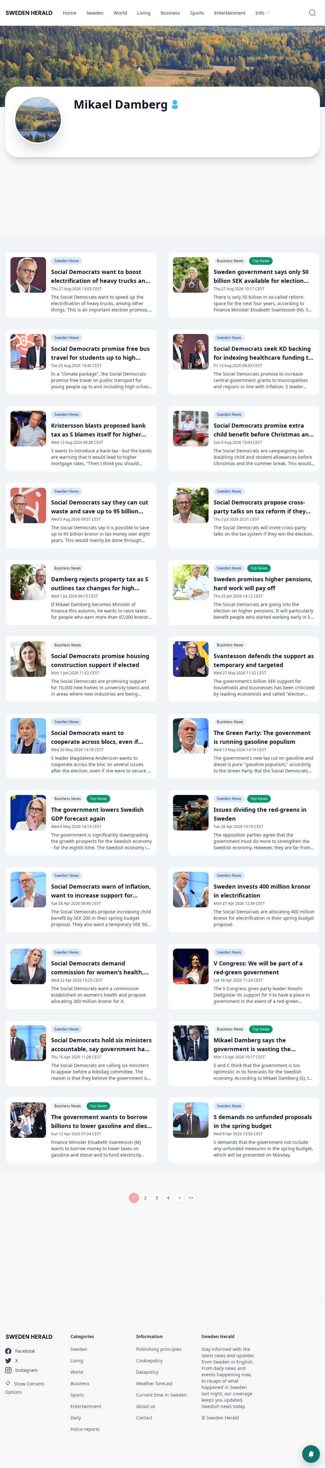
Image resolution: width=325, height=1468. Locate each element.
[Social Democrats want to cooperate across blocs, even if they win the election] (28, 736)
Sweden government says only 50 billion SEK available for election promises (261, 276)
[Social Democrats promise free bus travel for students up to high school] (28, 352)
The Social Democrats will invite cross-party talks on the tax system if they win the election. (263, 530)
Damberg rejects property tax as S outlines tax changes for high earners (99, 583)
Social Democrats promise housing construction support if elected (100, 660)
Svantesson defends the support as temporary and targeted (264, 660)
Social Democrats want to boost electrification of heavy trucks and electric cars (100, 276)
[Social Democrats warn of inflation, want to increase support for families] (28, 889)
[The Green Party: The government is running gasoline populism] (191, 736)
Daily (75, 1418)
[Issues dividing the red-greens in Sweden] (191, 813)
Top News (260, 261)
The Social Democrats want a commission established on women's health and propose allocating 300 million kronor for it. (98, 994)
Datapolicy (147, 1372)
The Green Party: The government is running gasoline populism (262, 737)
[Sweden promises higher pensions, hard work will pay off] (191, 582)
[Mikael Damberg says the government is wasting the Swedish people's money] (191, 1043)
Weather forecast (154, 1383)
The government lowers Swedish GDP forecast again (97, 814)
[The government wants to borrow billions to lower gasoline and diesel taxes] (28, 1120)
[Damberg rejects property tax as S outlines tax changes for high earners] (28, 582)
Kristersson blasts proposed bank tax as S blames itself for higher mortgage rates (98, 430)
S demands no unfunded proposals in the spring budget (263, 1121)
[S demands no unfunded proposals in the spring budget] (191, 1120)
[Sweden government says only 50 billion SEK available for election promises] (191, 275)
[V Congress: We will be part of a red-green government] (191, 966)
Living (143, 13)
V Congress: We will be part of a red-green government (258, 967)
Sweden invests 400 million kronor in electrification (262, 891)
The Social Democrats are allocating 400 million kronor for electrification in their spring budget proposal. (264, 918)
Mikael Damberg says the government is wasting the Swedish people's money (252, 1044)
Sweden (94, 13)
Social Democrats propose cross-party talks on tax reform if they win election (260, 507)
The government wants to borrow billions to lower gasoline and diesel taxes (101, 1121)
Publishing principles (159, 1349)
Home (69, 13)
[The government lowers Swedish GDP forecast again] (28, 813)
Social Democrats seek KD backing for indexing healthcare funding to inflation (263, 353)
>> (191, 1198)
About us (145, 1406)
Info (259, 13)
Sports (197, 13)
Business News (230, 261)
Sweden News (66, 261)
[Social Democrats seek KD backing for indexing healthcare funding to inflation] (191, 352)
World (120, 13)
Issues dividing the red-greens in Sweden (260, 814)
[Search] (312, 12)
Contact (144, 1418)
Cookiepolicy (149, 1361)
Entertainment (229, 13)
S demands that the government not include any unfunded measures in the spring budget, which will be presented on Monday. (263, 1148)
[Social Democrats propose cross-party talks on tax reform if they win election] (191, 505)
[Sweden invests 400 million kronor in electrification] (191, 889)
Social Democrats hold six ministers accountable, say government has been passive (101, 1044)
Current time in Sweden (161, 1395)
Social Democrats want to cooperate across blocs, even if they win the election (94, 737)
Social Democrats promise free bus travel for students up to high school (100, 353)
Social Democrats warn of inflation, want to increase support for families (101, 891)
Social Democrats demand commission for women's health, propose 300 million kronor (97, 968)
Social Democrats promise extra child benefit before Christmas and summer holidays (263, 430)
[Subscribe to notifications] (311, 1454)
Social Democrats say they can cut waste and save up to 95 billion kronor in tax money (99, 507)
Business (170, 13)
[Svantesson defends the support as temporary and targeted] (191, 659)
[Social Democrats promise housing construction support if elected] (28, 659)
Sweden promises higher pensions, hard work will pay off (263, 583)
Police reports (85, 1429)
